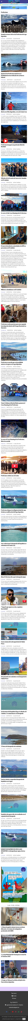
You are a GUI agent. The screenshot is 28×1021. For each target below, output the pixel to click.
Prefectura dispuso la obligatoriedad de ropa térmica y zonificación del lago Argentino (13, 511)
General (3, 38)
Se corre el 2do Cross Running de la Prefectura (14, 213)
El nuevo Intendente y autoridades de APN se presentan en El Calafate (13, 247)
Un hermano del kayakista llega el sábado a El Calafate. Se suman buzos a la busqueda (14, 712)
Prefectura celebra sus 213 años (10, 476)
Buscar (14, 998)
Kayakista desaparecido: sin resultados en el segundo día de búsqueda (13, 815)
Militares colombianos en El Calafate (11, 289)
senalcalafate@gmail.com (14, 1007)
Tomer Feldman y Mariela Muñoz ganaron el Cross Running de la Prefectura (13, 404)
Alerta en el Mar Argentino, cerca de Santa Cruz (14, 112)
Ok (24, 1019)
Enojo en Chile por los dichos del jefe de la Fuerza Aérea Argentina (13, 981)
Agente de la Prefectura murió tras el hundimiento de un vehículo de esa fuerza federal (12, 75)
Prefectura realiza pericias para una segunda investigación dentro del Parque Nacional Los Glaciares (13, 326)
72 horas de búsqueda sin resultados (11, 746)
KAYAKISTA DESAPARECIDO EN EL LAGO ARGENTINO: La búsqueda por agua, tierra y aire (13, 851)
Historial (14, 995)
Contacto (15, 993)
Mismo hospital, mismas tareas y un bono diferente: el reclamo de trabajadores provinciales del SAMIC (13, 929)
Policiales (3, 79)
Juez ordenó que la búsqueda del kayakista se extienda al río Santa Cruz (13, 544)
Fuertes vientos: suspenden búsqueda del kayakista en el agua (12, 780)
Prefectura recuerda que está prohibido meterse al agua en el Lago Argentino (12, 363)
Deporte (3, 215)
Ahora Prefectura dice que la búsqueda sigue (13, 577)
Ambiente (3, 330)
